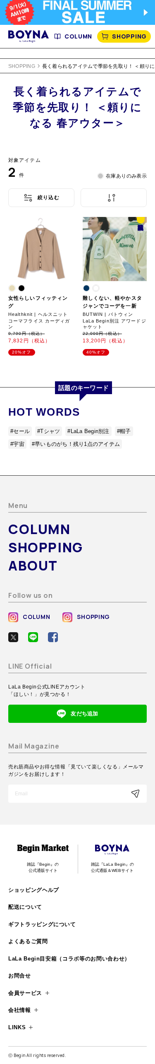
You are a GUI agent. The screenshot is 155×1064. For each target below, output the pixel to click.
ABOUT (33, 565)
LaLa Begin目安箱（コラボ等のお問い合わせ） (69, 959)
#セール (20, 431)
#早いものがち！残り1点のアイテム (76, 444)
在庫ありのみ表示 (126, 176)
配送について (25, 907)
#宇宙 (17, 444)
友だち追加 (84, 713)
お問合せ (19, 976)
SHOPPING (129, 36)
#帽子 (124, 431)
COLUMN (78, 36)
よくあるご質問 (28, 941)
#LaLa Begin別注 (88, 431)
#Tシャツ (48, 431)
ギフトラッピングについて (42, 924)
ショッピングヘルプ (33, 890)
